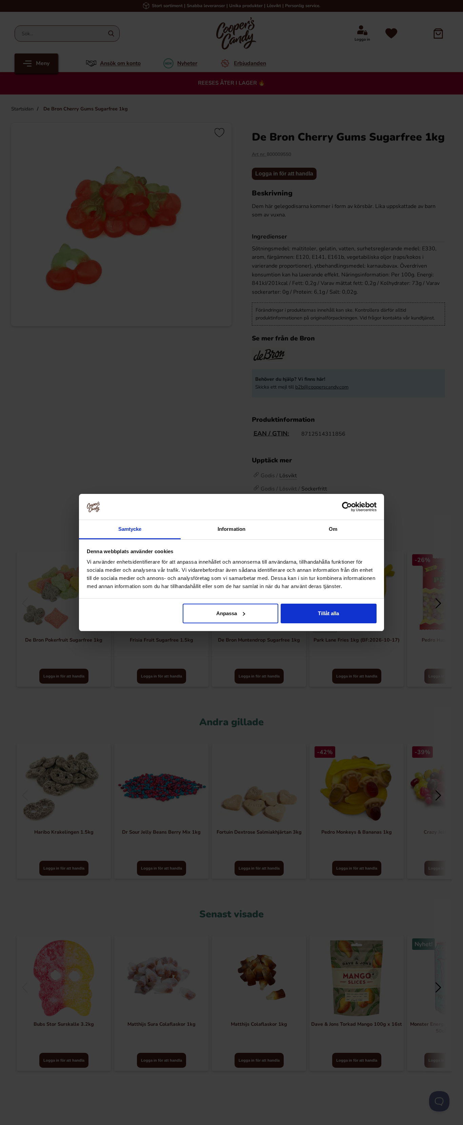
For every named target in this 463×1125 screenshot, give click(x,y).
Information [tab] (231, 529)
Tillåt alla (328, 613)
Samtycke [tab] (130, 529)
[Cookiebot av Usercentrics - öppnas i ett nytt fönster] (347, 507)
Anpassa (226, 613)
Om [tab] (333, 529)
